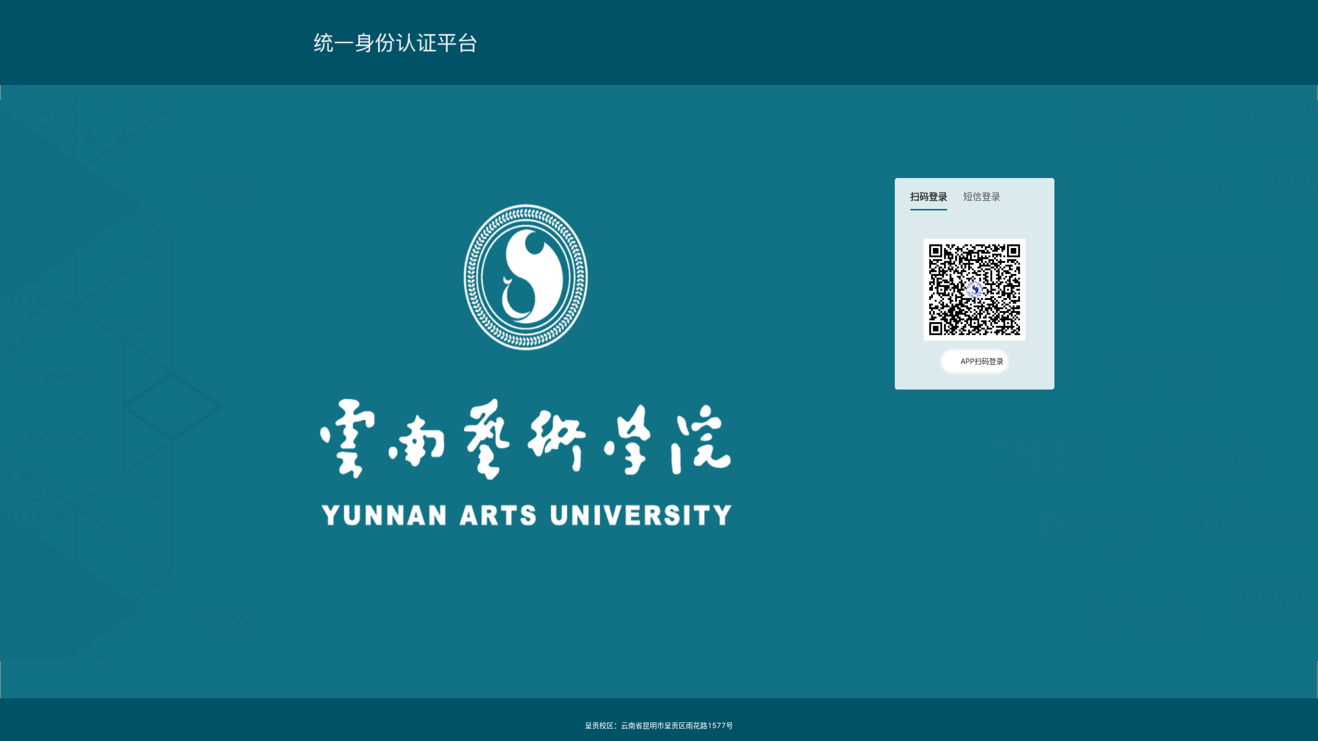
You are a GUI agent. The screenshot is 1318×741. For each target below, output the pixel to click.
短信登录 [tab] (981, 197)
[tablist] (974, 200)
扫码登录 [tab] (928, 197)
